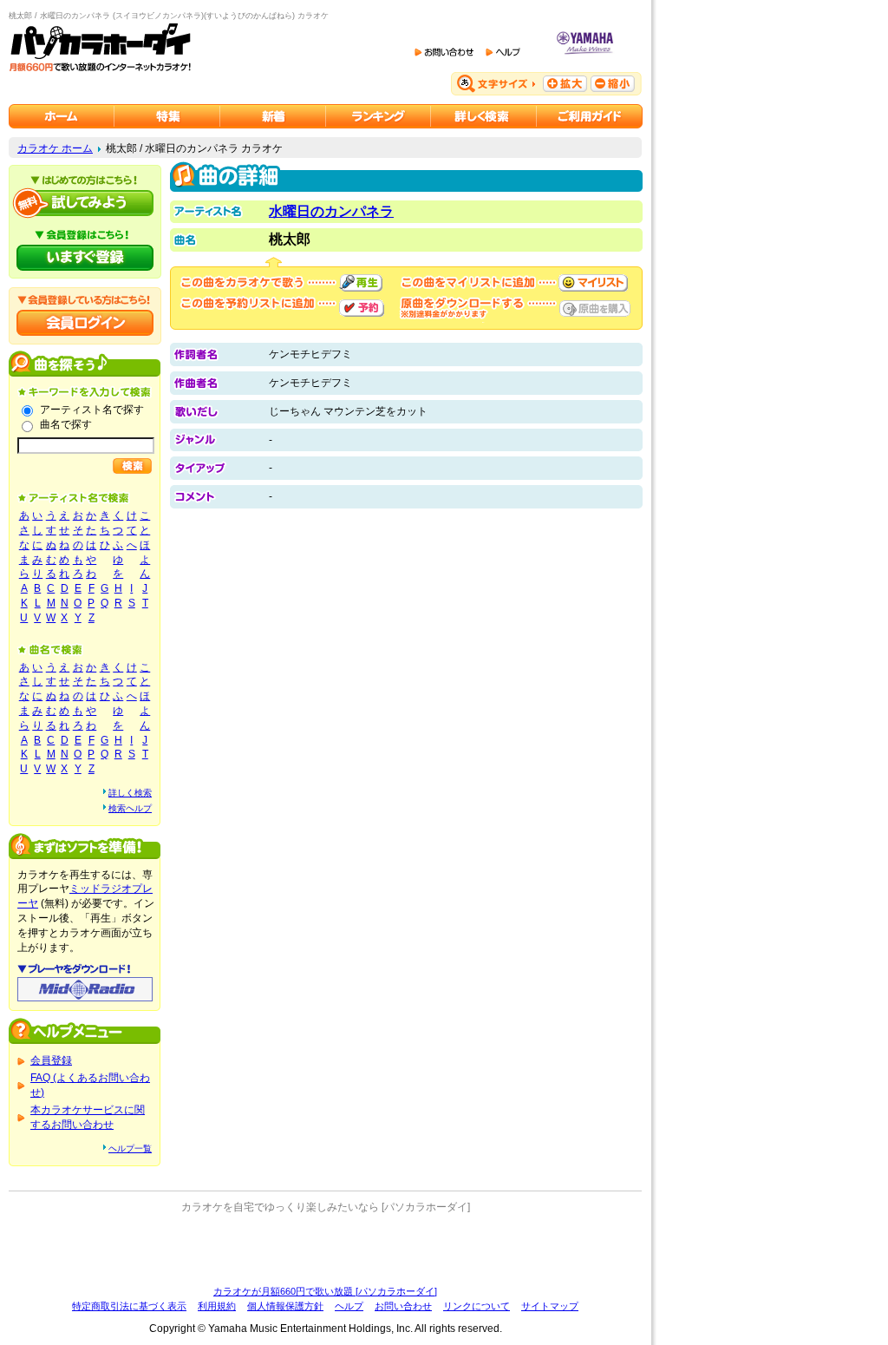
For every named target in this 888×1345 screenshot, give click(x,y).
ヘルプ (349, 1306)
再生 (360, 283)
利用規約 (217, 1306)
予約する (361, 308)
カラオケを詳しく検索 (484, 116)
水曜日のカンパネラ (331, 211)
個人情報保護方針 (285, 1306)
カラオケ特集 (167, 116)
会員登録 (51, 1060)
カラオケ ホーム (55, 148)
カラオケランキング (378, 116)
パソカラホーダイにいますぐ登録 (84, 258)
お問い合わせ (403, 1306)
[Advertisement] (325, 1250)
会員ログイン (84, 323)
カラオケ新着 (273, 116)
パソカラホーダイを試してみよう (84, 203)
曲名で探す (66, 424)
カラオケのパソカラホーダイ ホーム (61, 116)
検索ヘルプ (130, 808)
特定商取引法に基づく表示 (129, 1306)
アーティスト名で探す (92, 410)
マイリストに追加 (593, 283)
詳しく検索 (130, 792)
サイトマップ (549, 1306)
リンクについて (476, 1306)
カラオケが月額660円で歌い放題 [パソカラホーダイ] (325, 1291)
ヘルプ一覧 (130, 1148)
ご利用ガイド (590, 116)
